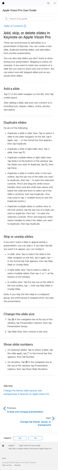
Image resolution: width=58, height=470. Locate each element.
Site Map (17, 465)
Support (11, 446)
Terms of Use (6, 465)
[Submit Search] (6, 18)
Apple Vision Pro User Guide (19, 10)
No (35, 438)
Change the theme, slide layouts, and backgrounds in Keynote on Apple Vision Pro (26, 392)
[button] (48, 3)
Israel (4, 458)
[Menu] (55, 3)
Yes (20, 438)
